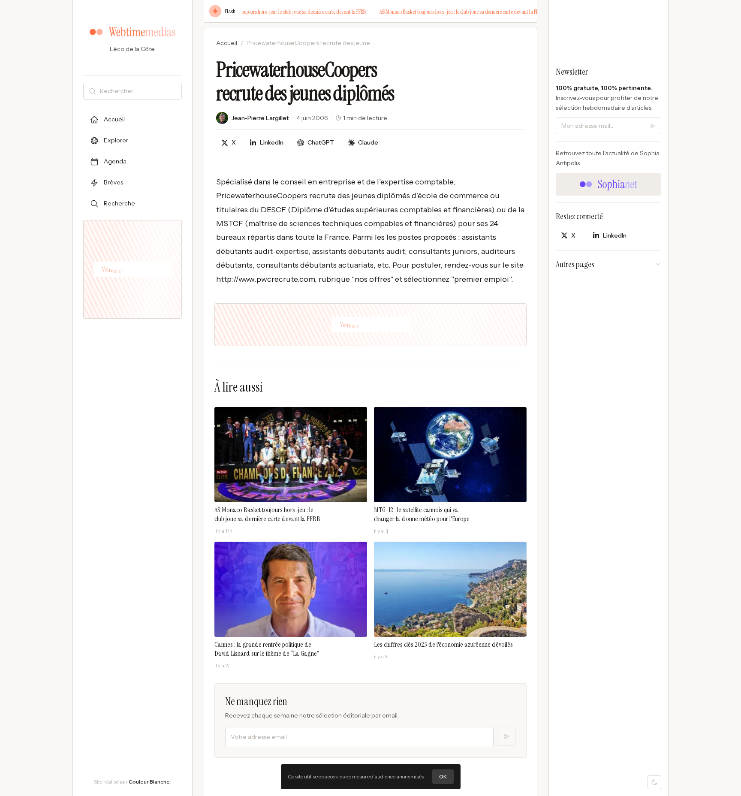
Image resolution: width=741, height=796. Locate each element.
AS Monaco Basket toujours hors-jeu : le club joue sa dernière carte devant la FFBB (276, 11)
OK (443, 776)
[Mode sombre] (654, 782)
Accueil (226, 43)
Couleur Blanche (149, 781)
